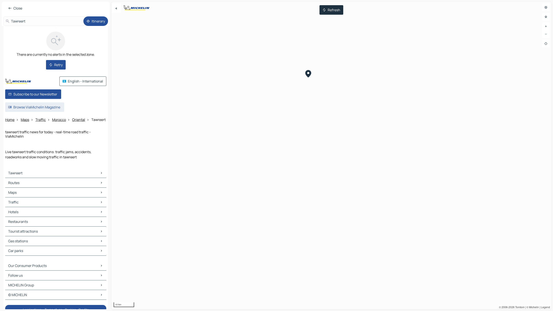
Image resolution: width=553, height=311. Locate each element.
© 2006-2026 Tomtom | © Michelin (519, 307)
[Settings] (546, 17)
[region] (331, 155)
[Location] (546, 44)
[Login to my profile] (546, 7)
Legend (545, 307)
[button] (308, 74)
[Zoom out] (546, 34)
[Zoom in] (546, 26)
